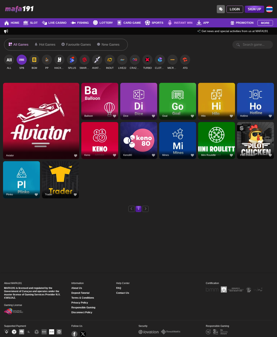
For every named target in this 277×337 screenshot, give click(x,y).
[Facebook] (74, 334)
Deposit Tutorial (80, 293)
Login (235, 9)
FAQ (118, 288)
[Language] (269, 9)
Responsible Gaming (83, 307)
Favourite (41, 112)
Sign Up (254, 9)
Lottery (106, 22)
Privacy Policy (79, 302)
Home (15, 22)
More (265, 23)
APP (206, 22)
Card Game (132, 22)
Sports (157, 22)
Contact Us (122, 293)
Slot (34, 22)
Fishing (83, 22)
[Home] (19, 9)
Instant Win (183, 22)
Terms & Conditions (82, 297)
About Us (76, 288)
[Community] (221, 9)
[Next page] (146, 209)
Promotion (244, 22)
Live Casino (57, 22)
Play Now (41, 121)
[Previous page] (131, 209)
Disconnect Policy (81, 312)
